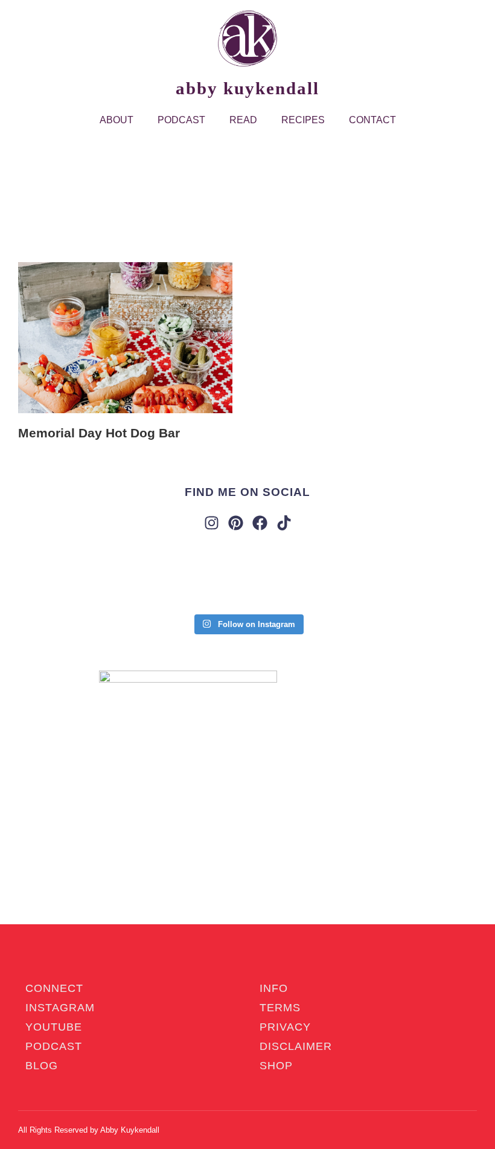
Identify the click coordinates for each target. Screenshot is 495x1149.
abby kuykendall (247, 88)
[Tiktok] (284, 522)
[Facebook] (259, 522)
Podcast (181, 120)
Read (243, 120)
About (116, 120)
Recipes (303, 120)
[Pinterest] (235, 522)
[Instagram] (211, 522)
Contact (372, 120)
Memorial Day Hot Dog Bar (99, 433)
